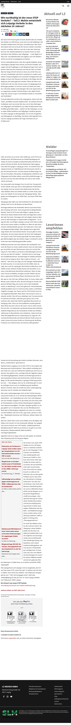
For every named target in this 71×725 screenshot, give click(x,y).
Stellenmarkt (14, 1)
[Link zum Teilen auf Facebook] (6, 34)
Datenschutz (58, 704)
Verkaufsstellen (33, 694)
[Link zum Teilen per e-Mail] (27, 34)
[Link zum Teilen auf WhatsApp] (13, 34)
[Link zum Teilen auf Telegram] (17, 34)
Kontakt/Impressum (35, 686)
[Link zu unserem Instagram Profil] (7, 696)
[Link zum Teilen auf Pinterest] (10, 34)
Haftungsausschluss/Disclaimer (61, 700)
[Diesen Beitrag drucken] (24, 34)
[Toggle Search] (63, 6)
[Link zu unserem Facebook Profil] (4, 696)
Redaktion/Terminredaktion (37, 689)
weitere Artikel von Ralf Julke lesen (13, 590)
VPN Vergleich (58, 689)
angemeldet (12, 638)
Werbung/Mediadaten (35, 691)
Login (68, 1)
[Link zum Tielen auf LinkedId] (20, 34)
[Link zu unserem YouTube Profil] (11, 696)
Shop (19, 1)
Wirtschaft (4, 13)
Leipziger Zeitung (5, 1)
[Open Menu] (68, 6)
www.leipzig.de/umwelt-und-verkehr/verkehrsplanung (18, 585)
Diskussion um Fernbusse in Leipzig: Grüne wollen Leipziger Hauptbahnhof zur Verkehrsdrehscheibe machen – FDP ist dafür (12, 451)
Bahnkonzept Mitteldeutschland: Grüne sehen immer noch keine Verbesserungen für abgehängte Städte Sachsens (12, 534)
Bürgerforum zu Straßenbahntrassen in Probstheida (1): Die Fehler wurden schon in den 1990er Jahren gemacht (11, 466)
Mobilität (10, 13)
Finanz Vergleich (59, 691)
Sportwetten (58, 694)
